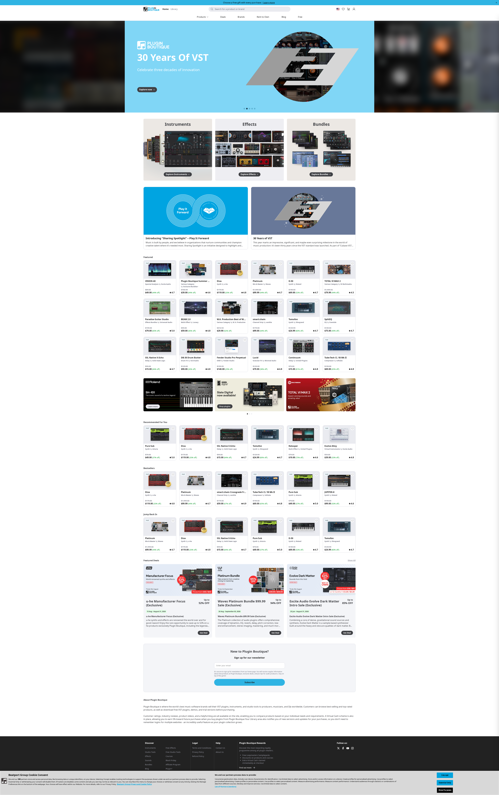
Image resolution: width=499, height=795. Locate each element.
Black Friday (171, 760)
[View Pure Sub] (160, 434)
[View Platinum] (267, 269)
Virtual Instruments (332, 449)
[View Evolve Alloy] (339, 434)
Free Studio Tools (173, 752)
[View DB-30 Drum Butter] (195, 346)
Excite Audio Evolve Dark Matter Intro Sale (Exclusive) (314, 603)
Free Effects (171, 748)
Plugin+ (169, 768)
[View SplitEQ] (339, 308)
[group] (159, 277)
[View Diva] (231, 269)
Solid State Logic (158, 361)
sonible (269, 322)
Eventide (332, 322)
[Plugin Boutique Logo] (151, 9)
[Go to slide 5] (254, 108)
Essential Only (445, 782)
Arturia (155, 449)
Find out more (245, 767)
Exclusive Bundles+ (190, 286)
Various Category (187, 284)
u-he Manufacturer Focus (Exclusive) (165, 603)
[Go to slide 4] (252, 108)
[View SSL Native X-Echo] (160, 346)
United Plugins (301, 361)
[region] (249, 783)
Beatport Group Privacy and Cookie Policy (134, 784)
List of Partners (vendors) (225, 787)
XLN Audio (195, 361)
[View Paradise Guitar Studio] (160, 308)
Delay (147, 361)
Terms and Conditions (201, 748)
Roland (298, 284)
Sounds (148, 760)
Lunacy (195, 322)
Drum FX (184, 361)
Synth (219, 284)
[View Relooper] (303, 434)
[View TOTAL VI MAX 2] (339, 269)
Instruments (150, 748)
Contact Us (220, 748)
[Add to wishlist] (173, 263)
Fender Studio (228, 361)
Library (174, 9)
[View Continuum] (303, 346)
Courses (169, 756)
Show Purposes (445, 790)
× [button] (496, 2)
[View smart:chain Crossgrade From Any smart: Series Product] (231, 480)
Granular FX (257, 361)
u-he (226, 284)
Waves (268, 284)
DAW (219, 361)
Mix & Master (258, 284)
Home (165, 9)
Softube (339, 361)
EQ (325, 322)
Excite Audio (166, 284)
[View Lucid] (267, 346)
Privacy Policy (198, 752)
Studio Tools (150, 752)
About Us (220, 752)
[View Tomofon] (303, 308)
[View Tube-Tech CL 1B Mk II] (339, 346)
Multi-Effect (185, 322)
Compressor (329, 361)
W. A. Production (239, 322)
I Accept (444, 775)
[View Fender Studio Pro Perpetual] (231, 346)
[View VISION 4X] (160, 269)
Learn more (269, 2)
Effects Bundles (151, 322)
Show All (352, 560)
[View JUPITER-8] (339, 480)
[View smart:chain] (267, 308)
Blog (147, 768)
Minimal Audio (270, 361)
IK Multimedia (346, 284)
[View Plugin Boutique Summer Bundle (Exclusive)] (195, 269)
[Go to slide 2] (247, 108)
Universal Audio (166, 322)
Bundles (148, 764)
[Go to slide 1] (244, 108)
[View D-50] (303, 269)
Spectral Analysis (151, 284)
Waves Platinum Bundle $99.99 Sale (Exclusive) (241, 603)
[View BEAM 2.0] (195, 308)
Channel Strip (258, 322)
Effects (148, 756)
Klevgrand (300, 322)
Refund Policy (198, 756)
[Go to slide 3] (249, 108)
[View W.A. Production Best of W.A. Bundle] (231, 308)
